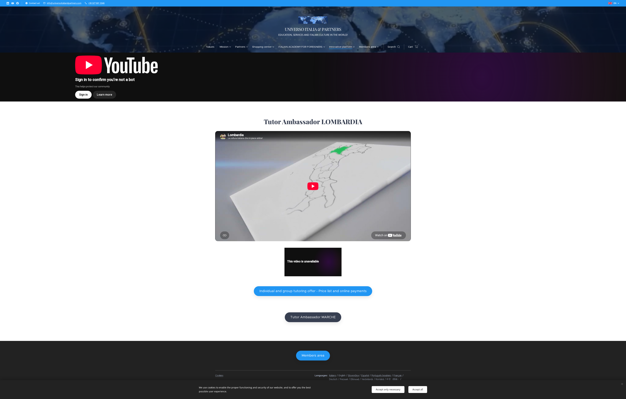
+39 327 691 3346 (96, 3)
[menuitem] (211, 47)
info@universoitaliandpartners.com (64, 3)
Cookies (219, 375)
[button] (394, 47)
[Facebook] (17, 3)
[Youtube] (13, 3)
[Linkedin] (8, 3)
